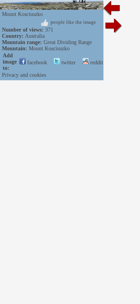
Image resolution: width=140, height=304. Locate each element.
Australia (35, 36)
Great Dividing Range (68, 42)
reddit (96, 62)
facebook (36, 62)
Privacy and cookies (24, 75)
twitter (68, 62)
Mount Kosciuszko (49, 48)
